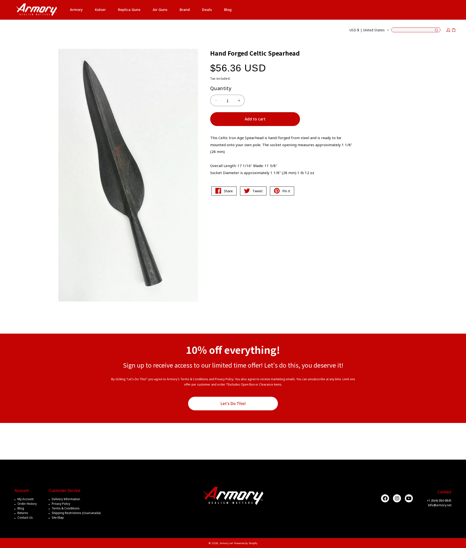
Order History (27, 504)
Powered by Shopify (246, 543)
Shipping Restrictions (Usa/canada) (76, 513)
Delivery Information (66, 499)
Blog (20, 508)
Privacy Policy (61, 504)
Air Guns (160, 9)
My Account (25, 499)
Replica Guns (129, 9)
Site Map (58, 517)
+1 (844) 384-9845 (439, 500)
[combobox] (416, 29)
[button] (76, 9)
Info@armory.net (439, 505)
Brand (185, 9)
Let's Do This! (233, 403)
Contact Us (25, 517)
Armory (76, 9)
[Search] (436, 30)
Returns (22, 513)
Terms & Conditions (66, 508)
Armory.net (226, 543)
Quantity (220, 88)
